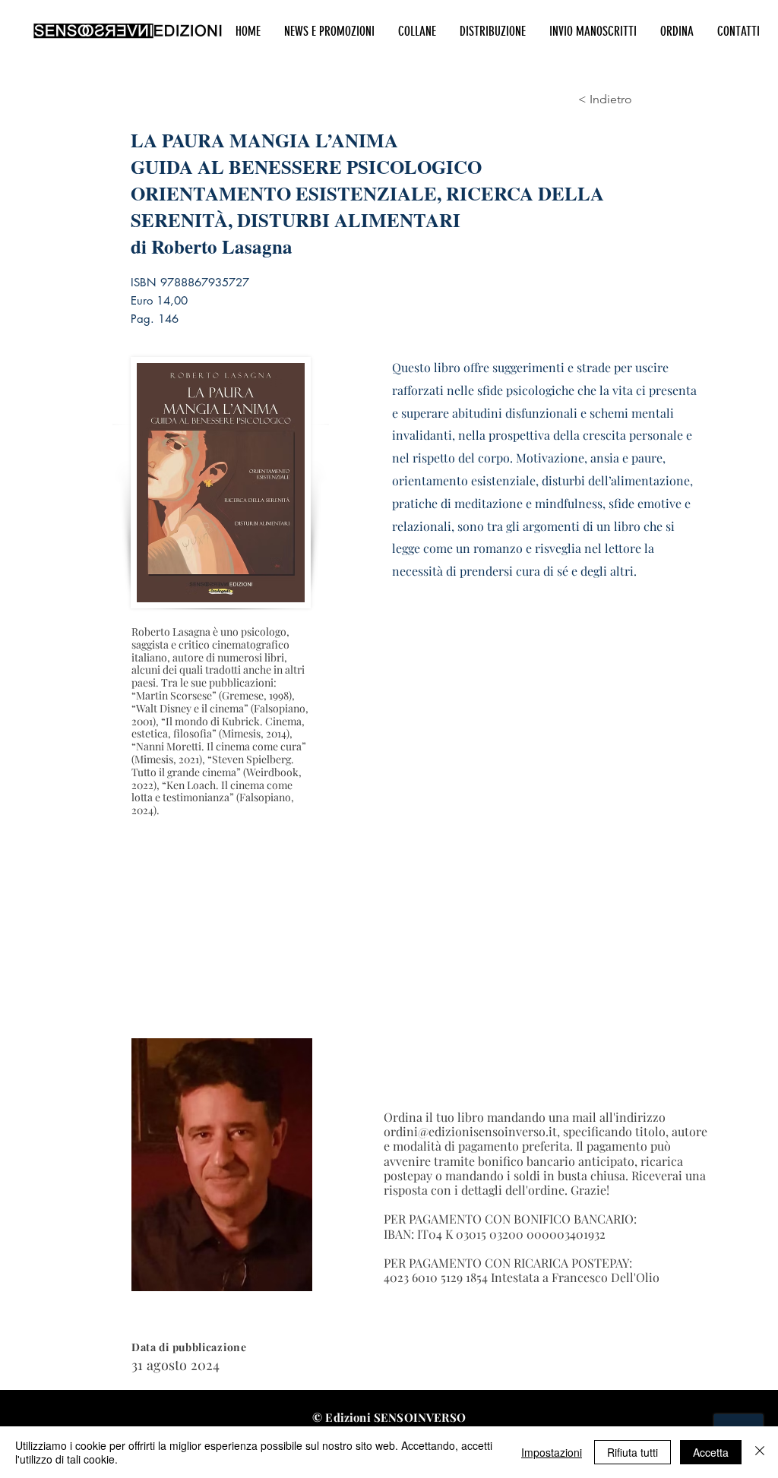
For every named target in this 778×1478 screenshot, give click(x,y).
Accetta (711, 1452)
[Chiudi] (760, 1452)
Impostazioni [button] (551, 1452)
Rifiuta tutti (632, 1452)
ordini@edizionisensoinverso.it (470, 1131)
